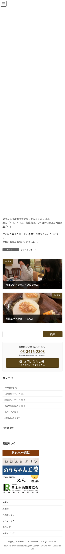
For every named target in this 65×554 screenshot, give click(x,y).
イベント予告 (8, 521)
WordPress (18, 546)
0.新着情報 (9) (10, 387)
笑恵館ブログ (8, 533)
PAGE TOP (60, 534)
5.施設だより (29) (12, 418)
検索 (52, 334)
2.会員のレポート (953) (14, 399)
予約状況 (6, 527)
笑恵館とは (7, 502)
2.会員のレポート (28, 250)
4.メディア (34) (11, 412)
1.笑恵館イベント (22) (14, 393)
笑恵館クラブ (8, 515)
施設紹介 (6, 508)
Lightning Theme (33, 546)
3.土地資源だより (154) (14, 406)
